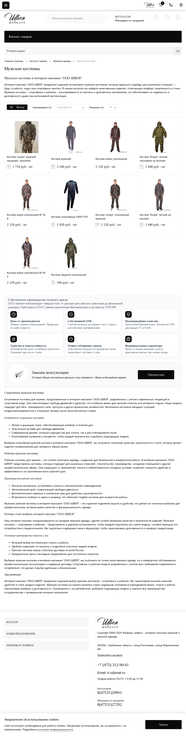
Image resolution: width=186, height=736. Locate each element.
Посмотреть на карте (109, 655)
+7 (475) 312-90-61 (113, 664)
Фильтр (20, 107)
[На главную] (150, 5)
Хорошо (163, 724)
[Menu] (5, 5)
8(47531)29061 (109, 692)
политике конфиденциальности (56, 729)
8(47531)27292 (123, 16)
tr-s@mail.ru (116, 673)
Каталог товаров (20, 36)
